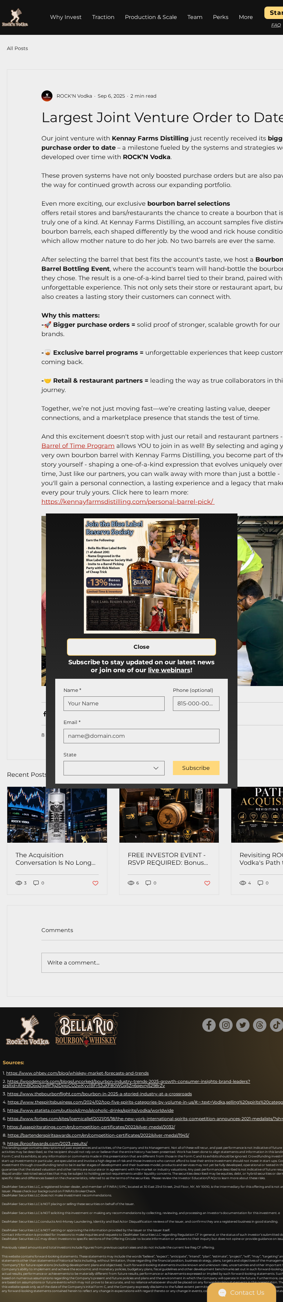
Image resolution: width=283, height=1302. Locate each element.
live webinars (169, 670)
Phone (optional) (193, 690)
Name (72, 690)
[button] (141, 647)
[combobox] (114, 768)
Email (72, 722)
